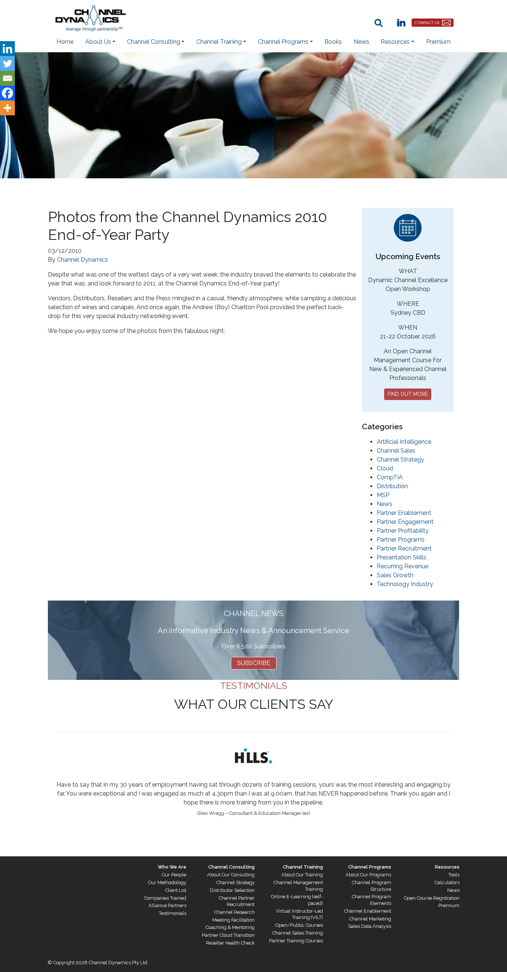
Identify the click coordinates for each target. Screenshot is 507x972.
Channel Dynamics (82, 259)
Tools (453, 874)
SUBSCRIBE (253, 663)
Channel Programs (369, 867)
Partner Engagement (405, 521)
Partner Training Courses (296, 940)
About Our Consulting (231, 874)
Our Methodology (167, 882)
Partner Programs (401, 539)
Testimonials (172, 913)
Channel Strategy (400, 459)
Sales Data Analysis (369, 926)
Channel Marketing (370, 919)
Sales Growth (395, 575)
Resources (447, 867)
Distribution (392, 486)
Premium (438, 41)
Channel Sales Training (297, 933)
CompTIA (390, 477)
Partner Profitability (403, 530)
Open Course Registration (431, 898)
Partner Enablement (404, 512)
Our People (174, 874)
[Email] (7, 78)
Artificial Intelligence (404, 441)
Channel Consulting (231, 867)
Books (333, 41)
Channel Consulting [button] (153, 41)
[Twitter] (7, 63)
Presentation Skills (401, 557)
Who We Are (172, 867)
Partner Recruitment (404, 548)
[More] (7, 107)
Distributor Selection (232, 890)
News (361, 41)
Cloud (385, 468)
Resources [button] (395, 41)
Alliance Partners (167, 905)
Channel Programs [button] (283, 41)
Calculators (447, 882)
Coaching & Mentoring (230, 927)
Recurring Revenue (402, 566)
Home (64, 41)
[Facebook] (7, 93)
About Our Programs (368, 874)
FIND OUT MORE (407, 394)
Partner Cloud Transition (228, 935)
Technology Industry (405, 584)
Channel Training (303, 867)
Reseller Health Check (230, 943)
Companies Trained (165, 898)
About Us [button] (98, 41)
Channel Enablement (367, 911)
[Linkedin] (7, 48)
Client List (175, 890)
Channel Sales (396, 450)
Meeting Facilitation (233, 920)
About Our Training (302, 874)
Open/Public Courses (299, 925)
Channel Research (234, 912)
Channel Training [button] (219, 41)
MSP (383, 495)
